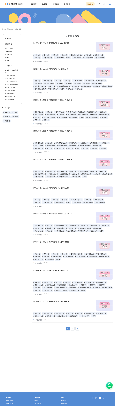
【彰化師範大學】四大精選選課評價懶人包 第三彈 (52, 131)
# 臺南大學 (77, 83)
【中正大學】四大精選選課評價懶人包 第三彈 (50, 188)
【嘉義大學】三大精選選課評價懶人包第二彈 (50, 270)
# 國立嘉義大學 (71, 115)
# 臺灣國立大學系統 (39, 89)
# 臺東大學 (86, 83)
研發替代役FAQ (10, 94)
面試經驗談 (37, 404)
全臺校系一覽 (9, 404)
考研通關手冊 (9, 100)
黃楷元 (7, 60)
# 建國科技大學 (71, 231)
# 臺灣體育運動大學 (63, 86)
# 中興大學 (54, 55)
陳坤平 (7, 58)
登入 (110, 4)
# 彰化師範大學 (100, 58)
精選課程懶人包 (10, 97)
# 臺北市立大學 (49, 83)
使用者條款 (64, 404)
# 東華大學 (68, 83)
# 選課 (68, 58)
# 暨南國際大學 (86, 86)
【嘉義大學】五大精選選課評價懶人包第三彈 (50, 69)
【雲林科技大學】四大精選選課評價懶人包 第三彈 (52, 100)
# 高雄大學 (96, 86)
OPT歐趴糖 (8, 51)
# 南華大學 (36, 58)
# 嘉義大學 (87, 55)
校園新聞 (67, 4)
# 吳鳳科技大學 (88, 58)
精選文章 (56, 4)
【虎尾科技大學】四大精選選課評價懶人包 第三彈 (52, 159)
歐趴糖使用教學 (10, 91)
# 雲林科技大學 (47, 58)
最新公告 (45, 4)
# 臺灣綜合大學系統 (75, 55)
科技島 (36, 401)
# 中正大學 (36, 55)
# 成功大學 (46, 55)
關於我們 (63, 401)
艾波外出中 (8, 54)
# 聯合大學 (51, 86)
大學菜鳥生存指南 (11, 82)
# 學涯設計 (15, 117)
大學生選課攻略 (10, 79)
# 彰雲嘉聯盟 (76, 58)
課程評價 (33, 4)
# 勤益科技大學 (107, 86)
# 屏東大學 (59, 83)
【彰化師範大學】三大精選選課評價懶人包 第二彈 (52, 213)
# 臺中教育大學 (97, 83)
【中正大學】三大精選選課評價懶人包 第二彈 (50, 242)
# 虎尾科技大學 (98, 55)
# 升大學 (14, 113)
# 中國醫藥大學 (104, 115)
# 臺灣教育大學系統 (39, 86)
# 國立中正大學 (83, 115)
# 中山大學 (64, 55)
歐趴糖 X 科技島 (10, 88)
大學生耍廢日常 (10, 75)
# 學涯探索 (6, 117)
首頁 (3, 29)
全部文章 (8, 39)
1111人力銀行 (9, 48)
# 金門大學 (69, 89)
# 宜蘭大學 (78, 89)
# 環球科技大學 (83, 231)
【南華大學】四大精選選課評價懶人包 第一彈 (50, 301)
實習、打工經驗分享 (11, 85)
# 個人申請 (6, 113)
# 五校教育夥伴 (59, 58)
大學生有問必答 (10, 401)
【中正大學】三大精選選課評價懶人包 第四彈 (50, 43)
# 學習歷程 (6, 121)
